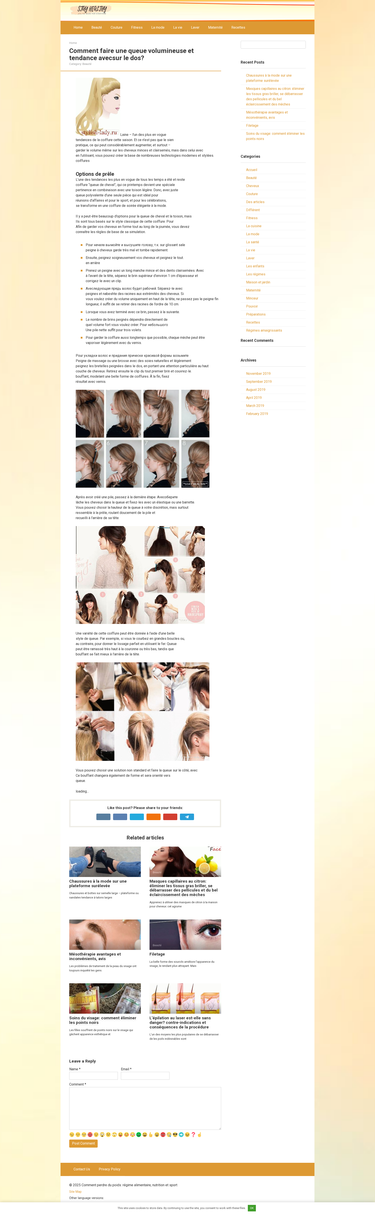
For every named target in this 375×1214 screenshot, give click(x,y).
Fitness (137, 27)
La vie (177, 27)
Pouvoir (252, 306)
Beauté (96, 27)
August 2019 (255, 390)
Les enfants (255, 266)
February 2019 (257, 414)
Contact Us (82, 1169)
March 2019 (255, 406)
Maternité (215, 27)
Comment (77, 1084)
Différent (253, 210)
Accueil (251, 170)
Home (78, 27)
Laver (195, 27)
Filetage (252, 125)
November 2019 (258, 374)
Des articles (255, 202)
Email (126, 1069)
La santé (252, 242)
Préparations (256, 314)
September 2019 (259, 382)
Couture (116, 27)
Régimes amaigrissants (264, 330)
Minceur (252, 298)
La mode (157, 27)
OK (252, 1208)
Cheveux (252, 186)
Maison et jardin (258, 282)
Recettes (238, 27)
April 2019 (254, 398)
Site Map (75, 1192)
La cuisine (254, 226)
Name (75, 1069)
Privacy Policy (109, 1169)
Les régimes (255, 274)
